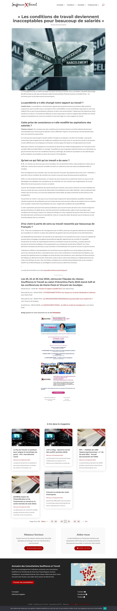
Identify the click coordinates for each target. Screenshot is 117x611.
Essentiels (81, 5)
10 (52, 521)
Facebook (81, 594)
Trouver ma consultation (23, 582)
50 (78, 521)
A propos (15, 592)
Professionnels (92, 5)
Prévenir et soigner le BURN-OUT (50, 289)
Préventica (56, 312)
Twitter (80, 597)
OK (105, 608)
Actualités (60, 5)
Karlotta (72, 604)
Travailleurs (70, 5)
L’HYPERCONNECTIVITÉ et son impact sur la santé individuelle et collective (69, 292)
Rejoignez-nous (35, 548)
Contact (81, 592)
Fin (86, 521)
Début (43, 521)
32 (69, 521)
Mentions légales (18, 594)
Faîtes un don (84, 548)
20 (56, 521)
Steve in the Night (83, 604)
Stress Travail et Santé (58, 25)
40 (75, 521)
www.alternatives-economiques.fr (55, 270)
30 (62, 521)
